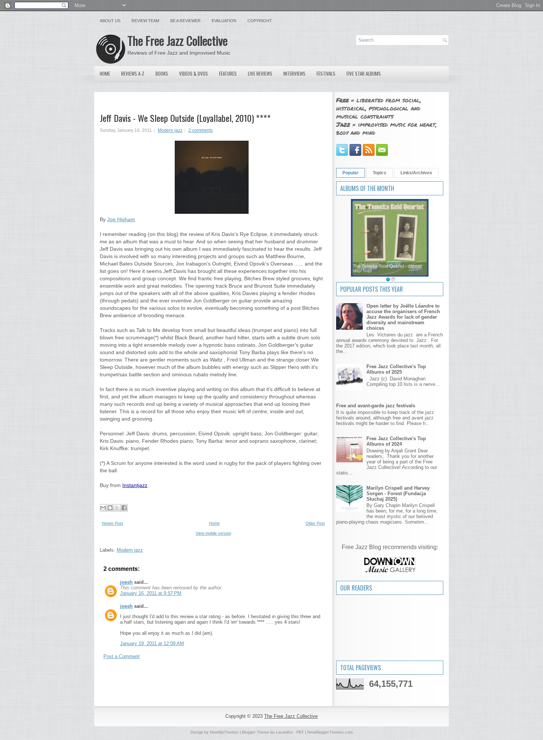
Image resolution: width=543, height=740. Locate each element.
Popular (350, 172)
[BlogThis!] (110, 507)
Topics (379, 172)
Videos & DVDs (193, 73)
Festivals (326, 73)
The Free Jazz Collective (177, 40)
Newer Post (112, 523)
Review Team (145, 20)
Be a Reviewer (185, 20)
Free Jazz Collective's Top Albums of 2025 (396, 369)
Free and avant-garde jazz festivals (375, 405)
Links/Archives (416, 172)
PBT (300, 732)
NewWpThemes (224, 732)
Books (162, 73)
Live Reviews (260, 73)
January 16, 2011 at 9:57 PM (150, 593)
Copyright (259, 20)
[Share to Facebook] (124, 507)
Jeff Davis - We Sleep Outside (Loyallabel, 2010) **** (185, 117)
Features (228, 73)
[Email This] (103, 507)
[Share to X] (117, 507)
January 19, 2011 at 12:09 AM (152, 643)
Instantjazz (134, 485)
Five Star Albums (363, 73)
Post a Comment (121, 656)
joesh (126, 582)
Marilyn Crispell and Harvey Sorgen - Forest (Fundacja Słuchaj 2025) (398, 493)
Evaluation (224, 20)
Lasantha (284, 732)
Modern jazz (170, 130)
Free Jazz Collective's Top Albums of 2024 (396, 441)
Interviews (294, 73)
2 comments (200, 130)
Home (105, 73)
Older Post (315, 523)
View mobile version (213, 533)
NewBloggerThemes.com (330, 732)
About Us (110, 20)
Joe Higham (121, 219)
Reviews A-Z (132, 73)
